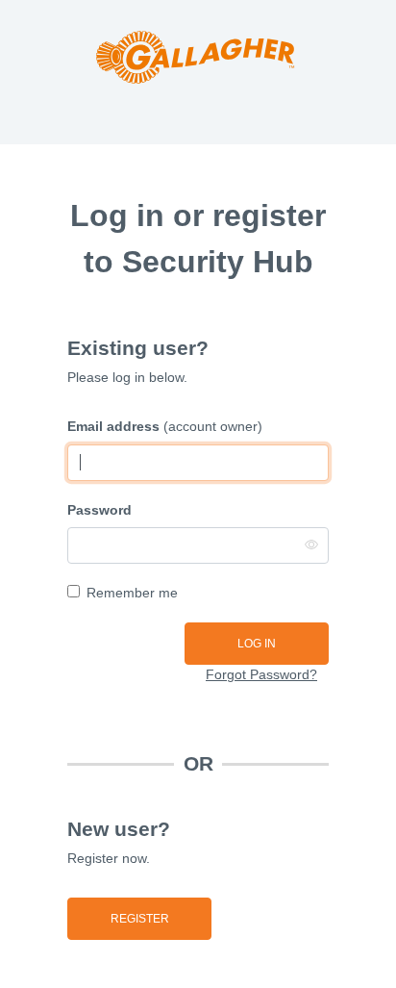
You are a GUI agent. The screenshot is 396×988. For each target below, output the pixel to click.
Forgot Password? (261, 674)
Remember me (132, 592)
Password (99, 510)
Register (140, 918)
